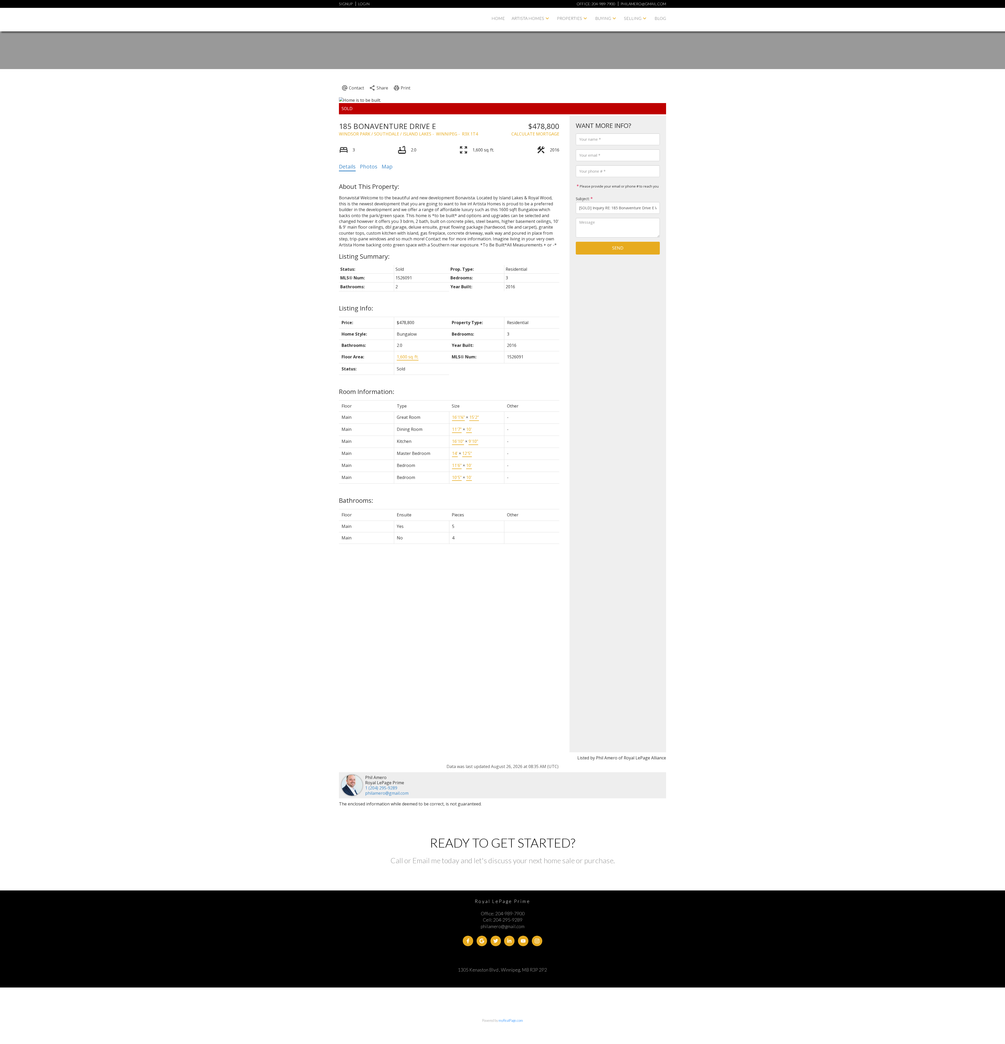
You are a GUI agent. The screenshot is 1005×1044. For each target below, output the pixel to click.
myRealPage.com (511, 1020)
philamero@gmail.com (387, 793)
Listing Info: (356, 308)
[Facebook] (468, 941)
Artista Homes (528, 18)
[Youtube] (523, 941)
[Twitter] (495, 941)
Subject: (583, 198)
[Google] (482, 941)
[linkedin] (509, 941)
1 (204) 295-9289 (381, 788)
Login (364, 4)
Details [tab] (347, 166)
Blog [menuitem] (660, 18)
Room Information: (366, 391)
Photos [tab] (368, 166)
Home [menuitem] (498, 18)
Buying (603, 18)
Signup (346, 4)
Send (617, 248)
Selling (632, 18)
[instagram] (537, 941)
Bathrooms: (356, 500)
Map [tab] (387, 166)
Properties (569, 18)
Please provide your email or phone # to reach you (619, 186)
